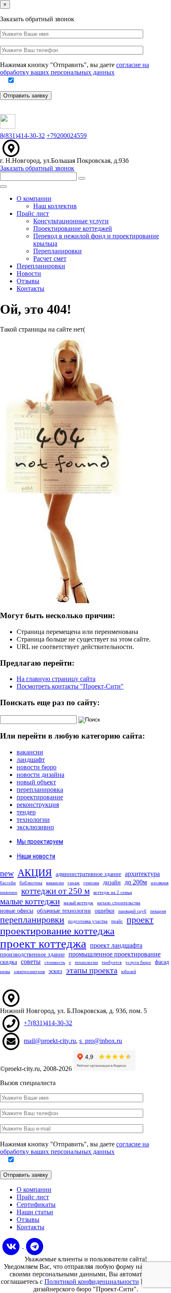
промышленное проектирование (114, 954)
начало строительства (118, 903)
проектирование (40, 797)
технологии (33, 819)
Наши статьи (35, 1212)
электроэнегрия (29, 971)
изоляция (160, 883)
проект (140, 919)
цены (5, 971)
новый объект (36, 782)
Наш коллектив (55, 206)
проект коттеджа (43, 943)
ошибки (105, 911)
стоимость (54, 962)
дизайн (112, 882)
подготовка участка (87, 921)
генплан (91, 883)
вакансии (30, 752)
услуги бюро (138, 962)
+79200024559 (66, 135)
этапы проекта (91, 970)
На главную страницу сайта (56, 678)
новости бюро (36, 767)
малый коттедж (78, 903)
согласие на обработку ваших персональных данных (74, 68)
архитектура (142, 873)
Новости (29, 273)
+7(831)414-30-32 (48, 1022)
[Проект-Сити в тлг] (35, 1245)
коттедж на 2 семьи (112, 892)
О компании (34, 198)
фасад (162, 962)
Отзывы (28, 281)
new (7, 873)
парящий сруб (132, 911)
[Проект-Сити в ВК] (12, 1245)
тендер (26, 812)
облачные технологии (64, 911)
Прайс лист (33, 213)
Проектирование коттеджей (72, 228)
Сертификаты (36, 1204)
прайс (117, 921)
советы (31, 961)
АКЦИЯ (34, 872)
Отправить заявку (25, 95)
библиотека (31, 883)
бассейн (8, 883)
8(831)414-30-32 (22, 135)
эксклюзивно (35, 827)
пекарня (158, 911)
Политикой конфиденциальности (91, 1281)
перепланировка (40, 789)
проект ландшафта (116, 945)
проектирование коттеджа (57, 930)
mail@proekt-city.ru (50, 1040)
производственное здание (32, 954)
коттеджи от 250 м (55, 891)
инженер (8, 892)
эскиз (55, 971)
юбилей (128, 971)
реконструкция (38, 804)
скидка (8, 962)
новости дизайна (40, 774)
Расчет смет (49, 258)
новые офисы (16, 911)
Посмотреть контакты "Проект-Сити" (70, 686)
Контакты (30, 288)
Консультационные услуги (71, 221)
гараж (74, 883)
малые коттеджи (30, 901)
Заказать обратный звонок (37, 168)
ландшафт (31, 759)
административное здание (88, 874)
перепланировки (32, 919)
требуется (112, 962)
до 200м (136, 882)
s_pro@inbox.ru (100, 1040)
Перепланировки (57, 251)
